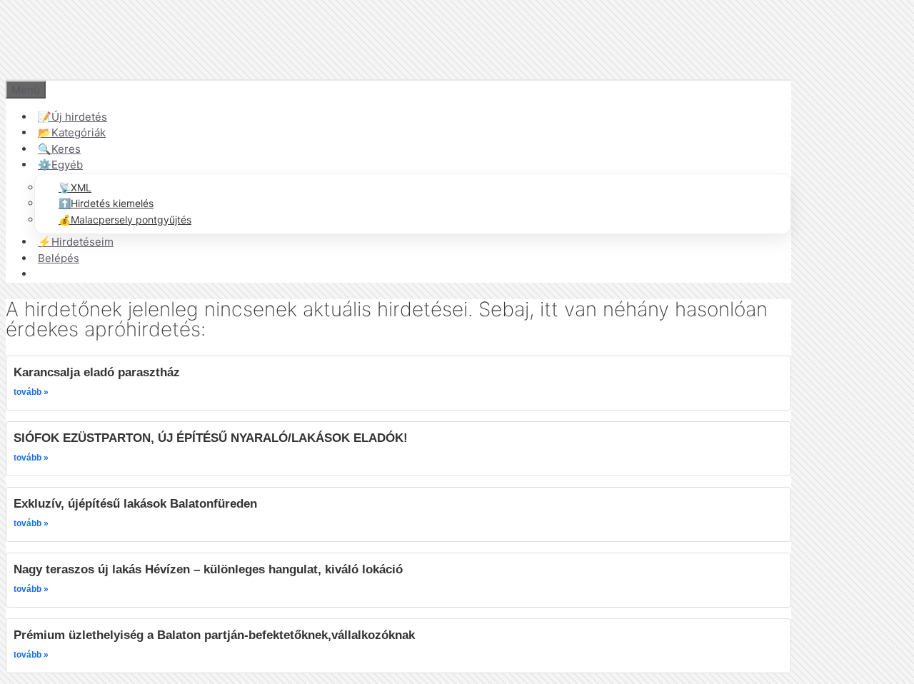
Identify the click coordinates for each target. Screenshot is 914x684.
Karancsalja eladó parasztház (97, 372)
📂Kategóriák (72, 132)
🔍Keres (59, 149)
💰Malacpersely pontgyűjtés (125, 219)
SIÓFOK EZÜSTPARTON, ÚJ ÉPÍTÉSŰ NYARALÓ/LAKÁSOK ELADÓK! (211, 437)
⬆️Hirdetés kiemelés (106, 203)
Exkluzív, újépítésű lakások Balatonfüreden (135, 503)
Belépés (58, 258)
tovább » (31, 392)
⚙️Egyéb (60, 164)
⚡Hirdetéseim (76, 241)
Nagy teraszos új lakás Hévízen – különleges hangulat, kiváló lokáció (208, 569)
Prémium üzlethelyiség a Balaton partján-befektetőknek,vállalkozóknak (214, 634)
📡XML (75, 187)
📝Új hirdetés (72, 117)
